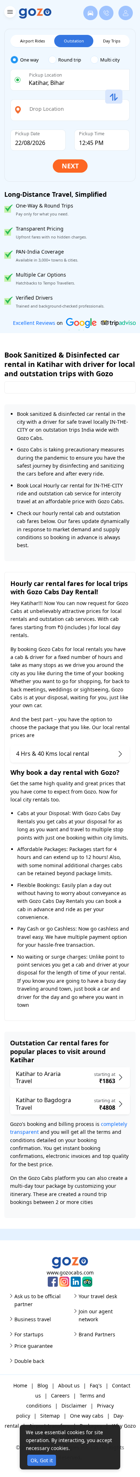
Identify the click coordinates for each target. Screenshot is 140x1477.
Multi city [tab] (110, 59)
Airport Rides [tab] (32, 41)
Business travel (32, 1319)
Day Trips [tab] (111, 41)
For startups (28, 1334)
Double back (29, 1361)
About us (69, 1385)
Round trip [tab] (69, 59)
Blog (42, 1385)
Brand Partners (97, 1334)
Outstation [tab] (74, 41)
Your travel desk (98, 1296)
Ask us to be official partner (37, 1300)
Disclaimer (74, 1405)
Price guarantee (33, 1345)
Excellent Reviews (34, 322)
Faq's (96, 1385)
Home (20, 1385)
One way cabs (86, 1415)
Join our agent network (96, 1315)
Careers (60, 1395)
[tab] (29, 60)
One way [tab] (29, 59)
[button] (9, 13)
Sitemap (50, 1415)
